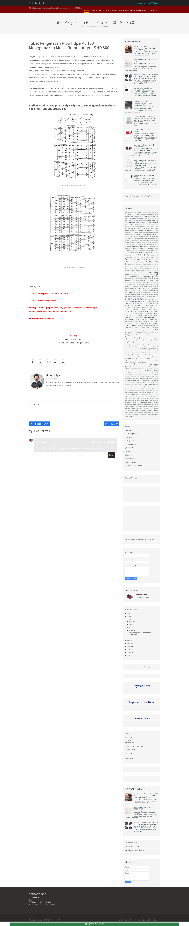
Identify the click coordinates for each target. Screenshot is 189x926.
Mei (130, 627)
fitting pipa (141, 262)
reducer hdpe (135, 355)
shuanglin (128, 375)
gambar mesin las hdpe (132, 270)
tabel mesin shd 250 (149, 402)
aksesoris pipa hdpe (143, 216)
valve (131, 414)
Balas (111, 455)
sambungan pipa (143, 365)
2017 (129, 649)
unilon (127, 414)
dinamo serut (146, 242)
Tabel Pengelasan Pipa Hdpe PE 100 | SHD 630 (145, 161)
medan (139, 296)
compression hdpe (141, 238)
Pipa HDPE (123, 10)
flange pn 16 (152, 268)
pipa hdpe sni (86, 404)
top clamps (155, 412)
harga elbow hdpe (152, 270)
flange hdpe (149, 267)
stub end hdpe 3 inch (141, 387)
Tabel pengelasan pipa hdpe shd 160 (136, 406)
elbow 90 (141, 248)
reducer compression (136, 353)
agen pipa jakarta (134, 214)
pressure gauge (134, 349)
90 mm (131, 212)
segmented (134, 369)
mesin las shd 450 (143, 315)
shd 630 (150, 373)
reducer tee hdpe (153, 355)
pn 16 (156, 347)
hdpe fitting (154, 283)
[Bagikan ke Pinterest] (47, 362)
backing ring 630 (143, 226)
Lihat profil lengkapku (142, 597)
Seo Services (130, 458)
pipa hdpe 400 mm (134, 335)
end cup (133, 252)
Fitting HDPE (111, 10)
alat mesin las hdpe (136, 218)
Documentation (130, 462)
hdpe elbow (146, 283)
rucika (148, 361)
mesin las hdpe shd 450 (134, 307)
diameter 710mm (135, 242)
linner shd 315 (144, 294)
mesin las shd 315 (152, 313)
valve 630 (135, 414)
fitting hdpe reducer (148, 259)
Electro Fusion (130, 749)
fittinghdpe (155, 264)
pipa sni (146, 345)
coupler (127, 240)
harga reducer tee (141, 278)
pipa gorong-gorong (145, 330)
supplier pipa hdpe (137, 402)
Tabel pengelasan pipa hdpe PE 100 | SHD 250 (145, 60)
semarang (141, 369)
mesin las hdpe (133, 299)
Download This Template (134, 466)
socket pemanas (140, 376)
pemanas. (137, 327)
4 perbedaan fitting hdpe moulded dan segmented (143, 102)
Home (86, 10)
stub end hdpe (148, 385)
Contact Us (153, 10)
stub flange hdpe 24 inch (137, 398)
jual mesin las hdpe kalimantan (138, 290)
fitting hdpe (41, 442)
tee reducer (138, 412)
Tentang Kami (97, 10)
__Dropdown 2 (130, 441)
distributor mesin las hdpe (133, 244)
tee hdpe (153, 410)
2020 (129, 643)
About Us (128, 737)
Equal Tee (147, 252)
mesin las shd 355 (130, 315)
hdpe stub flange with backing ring (147, 284)
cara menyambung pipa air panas (144, 232)
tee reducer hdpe (146, 412)
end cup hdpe (140, 252)
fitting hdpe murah (133, 259)
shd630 (156, 373)
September (133, 621)
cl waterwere (154, 236)
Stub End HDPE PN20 (142, 394)
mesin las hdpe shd (142, 303)
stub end (132, 380)
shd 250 (127, 373)
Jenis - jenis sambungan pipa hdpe (146, 74)
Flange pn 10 (144, 268)
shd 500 (145, 373)
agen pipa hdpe (143, 212)
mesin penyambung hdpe (135, 317)
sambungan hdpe (130, 365)
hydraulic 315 (129, 286)
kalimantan (136, 294)
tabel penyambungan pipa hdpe (146, 408)
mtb (149, 323)
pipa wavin (139, 347)
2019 (129, 646)
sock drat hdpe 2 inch (148, 375)
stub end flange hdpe (135, 384)
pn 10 (152, 347)
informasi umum (138, 286)
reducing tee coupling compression (137, 357)
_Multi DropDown (131, 433)
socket (132, 376)
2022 (129, 619)
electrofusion (133, 250)
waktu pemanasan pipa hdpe (65, 408)
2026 (129, 613)
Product (128, 741)
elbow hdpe (149, 248)
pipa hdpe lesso (137, 341)
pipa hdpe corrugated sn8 (147, 339)
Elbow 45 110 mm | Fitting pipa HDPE (144, 176)
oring (141, 325)
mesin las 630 (153, 296)
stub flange (133, 397)
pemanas (131, 327)
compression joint (152, 238)
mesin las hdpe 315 (148, 299)
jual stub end (129, 294)
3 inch (127, 212)
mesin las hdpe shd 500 (48, 404)
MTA (146, 323)
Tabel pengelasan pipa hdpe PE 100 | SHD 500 (142, 633)
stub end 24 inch (150, 380)
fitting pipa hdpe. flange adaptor (141, 264)
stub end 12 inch (140, 380)
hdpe (140, 283)
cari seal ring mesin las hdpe (139, 236)
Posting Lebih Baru (39, 424)
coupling (152, 240)
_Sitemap (128, 451)
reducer (127, 353)
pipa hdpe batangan (136, 337)
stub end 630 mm (137, 383)
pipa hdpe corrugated (148, 337)
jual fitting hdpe (142, 288)
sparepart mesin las (152, 376)
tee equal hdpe (145, 410)
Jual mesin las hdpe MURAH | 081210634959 (144, 146)
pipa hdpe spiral (139, 345)
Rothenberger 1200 (144, 359)
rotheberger (154, 357)
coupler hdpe (133, 240)
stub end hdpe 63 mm (134, 389)
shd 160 (149, 371)
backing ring (133, 225)
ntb (136, 325)
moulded (142, 323)
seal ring (150, 367)
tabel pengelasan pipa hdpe (45, 408)
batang (148, 228)
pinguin (135, 330)
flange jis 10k (137, 268)
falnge (152, 252)
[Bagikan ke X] (40, 362)
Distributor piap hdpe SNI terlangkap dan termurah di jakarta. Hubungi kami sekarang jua (69, 448)
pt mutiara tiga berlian (148, 349)
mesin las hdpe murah (143, 301)
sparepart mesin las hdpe (133, 378)
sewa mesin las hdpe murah (138, 371)
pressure (127, 349)
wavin (131, 416)
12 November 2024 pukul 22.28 (103, 442)
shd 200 (155, 371)
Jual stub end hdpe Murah (143, 88)
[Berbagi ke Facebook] (32, 362)
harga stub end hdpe (132, 280)
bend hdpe (151, 230)
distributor (155, 242)
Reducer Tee (143, 355)
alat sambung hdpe (139, 222)
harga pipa (139, 276)
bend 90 (143, 230)
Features (128, 430)
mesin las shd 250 (139, 313)
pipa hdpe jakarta (75, 404)
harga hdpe (149, 275)
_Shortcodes (129, 448)
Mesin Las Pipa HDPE (138, 10)
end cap (140, 250)
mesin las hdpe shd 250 (138, 305)
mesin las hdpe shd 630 (133, 309)
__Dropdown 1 (130, 437)
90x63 (135, 212)
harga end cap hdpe (131, 273)
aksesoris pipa (129, 216)
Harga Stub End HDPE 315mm (149, 280)
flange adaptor (130, 267)
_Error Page (129, 455)
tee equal (138, 410)
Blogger (148, 667)
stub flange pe (146, 400)
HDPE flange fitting (130, 284)
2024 (129, 616)
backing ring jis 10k (131, 228)
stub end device (147, 383)
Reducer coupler (148, 353)
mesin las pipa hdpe (134, 311)
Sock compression (136, 375)
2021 (129, 640)
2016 (129, 652)
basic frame (141, 228)
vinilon (141, 414)
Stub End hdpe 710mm (148, 389)
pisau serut (147, 347)
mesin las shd (148, 311)
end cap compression (149, 250)
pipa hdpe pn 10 (147, 341)
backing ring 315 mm (144, 225)
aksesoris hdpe (153, 214)
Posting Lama (111, 424)
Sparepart (128, 753)
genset (143, 270)
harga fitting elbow (143, 273)
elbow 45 (135, 248)
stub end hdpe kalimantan (144, 390)
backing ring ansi (153, 226)
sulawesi (155, 400)
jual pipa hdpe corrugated (150, 292)
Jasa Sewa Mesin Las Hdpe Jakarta (143, 131)
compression (129, 238)
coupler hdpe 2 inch (144, 240)
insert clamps (148, 286)
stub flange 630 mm (143, 397)
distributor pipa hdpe (140, 246)
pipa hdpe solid (129, 345)
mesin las (145, 296)
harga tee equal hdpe (131, 283)
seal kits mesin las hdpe (140, 367)
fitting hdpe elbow (152, 257)
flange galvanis (140, 267)
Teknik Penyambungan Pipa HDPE (146, 46)
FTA (157, 268)
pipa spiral (152, 345)
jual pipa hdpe (137, 292)
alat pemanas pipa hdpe (151, 218)
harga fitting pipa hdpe (137, 275)
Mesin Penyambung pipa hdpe (141, 319)
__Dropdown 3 (130, 444)
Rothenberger (96, 404)
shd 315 (133, 373)
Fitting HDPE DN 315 (139, 257)
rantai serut (154, 351)
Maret (131, 631)
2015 (129, 655)
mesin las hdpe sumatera (150, 309)
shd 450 (138, 373)
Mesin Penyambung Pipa (134, 746)
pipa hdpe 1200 (136, 333)
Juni (130, 624)
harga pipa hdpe (148, 276)
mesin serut (142, 321)
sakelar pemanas (152, 363)
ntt (138, 325)
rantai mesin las (144, 351)
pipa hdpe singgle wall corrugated (139, 343)
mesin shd (149, 321)
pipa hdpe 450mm (62, 404)
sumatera (128, 402)
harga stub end (153, 278)
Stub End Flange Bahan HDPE (144, 116)
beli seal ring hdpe (135, 230)
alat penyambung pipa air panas (135, 220)
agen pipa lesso (144, 214)
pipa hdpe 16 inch (146, 333)
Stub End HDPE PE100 (138, 392)
